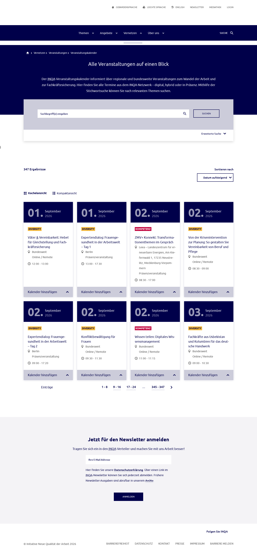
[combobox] (113, 113)
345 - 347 (158, 387)
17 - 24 (131, 387)
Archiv (149, 480)
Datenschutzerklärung (128, 470)
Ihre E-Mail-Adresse (99, 454)
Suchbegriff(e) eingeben (54, 109)
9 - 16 (117, 387)
